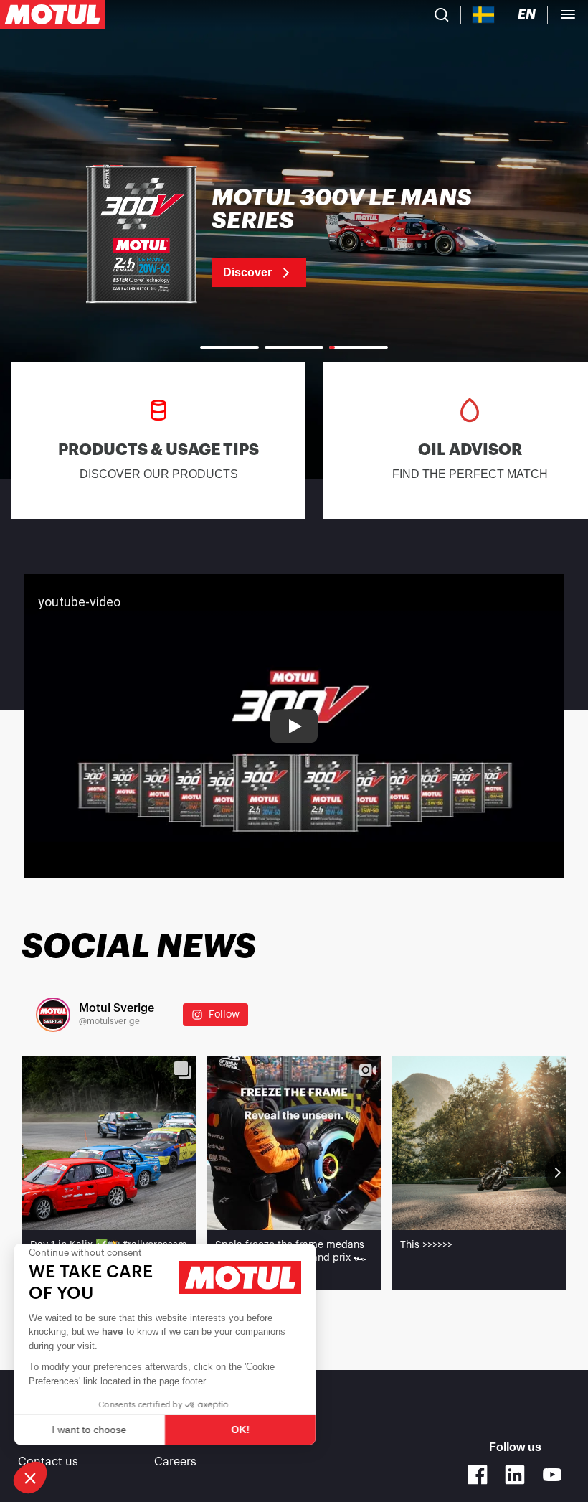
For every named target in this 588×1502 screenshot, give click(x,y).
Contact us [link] (48, 1462)
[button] (30, 1477)
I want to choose (89, 1429)
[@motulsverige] (53, 1014)
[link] (294, 236)
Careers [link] (175, 1462)
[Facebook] (478, 1475)
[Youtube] (552, 1475)
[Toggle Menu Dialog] (568, 14)
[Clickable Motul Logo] (52, 14)
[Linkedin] (515, 1475)
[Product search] (441, 14)
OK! (240, 1429)
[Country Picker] (483, 14)
